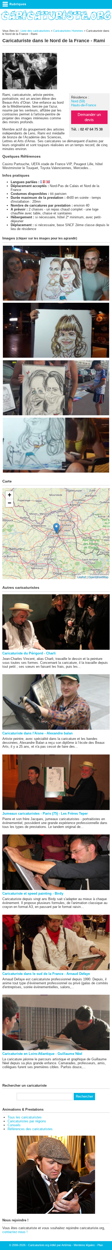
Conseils (14, 1125)
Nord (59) (78, 101)
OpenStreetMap (98, 577)
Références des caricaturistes (30, 1129)
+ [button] (9, 495)
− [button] (9, 503)
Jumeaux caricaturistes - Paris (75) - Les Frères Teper (45, 813)
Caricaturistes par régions (27, 1121)
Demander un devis (89, 117)
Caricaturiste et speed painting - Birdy (32, 893)
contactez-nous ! (15, 1232)
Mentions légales (84, 1245)
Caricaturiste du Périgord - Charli (29, 653)
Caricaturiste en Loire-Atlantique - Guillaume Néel (42, 1054)
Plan (100, 1245)
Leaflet (81, 577)
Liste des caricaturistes (35, 30)
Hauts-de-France (83, 105)
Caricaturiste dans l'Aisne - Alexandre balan (37, 733)
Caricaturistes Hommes (68, 30)
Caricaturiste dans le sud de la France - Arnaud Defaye (46, 974)
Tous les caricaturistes (25, 1117)
